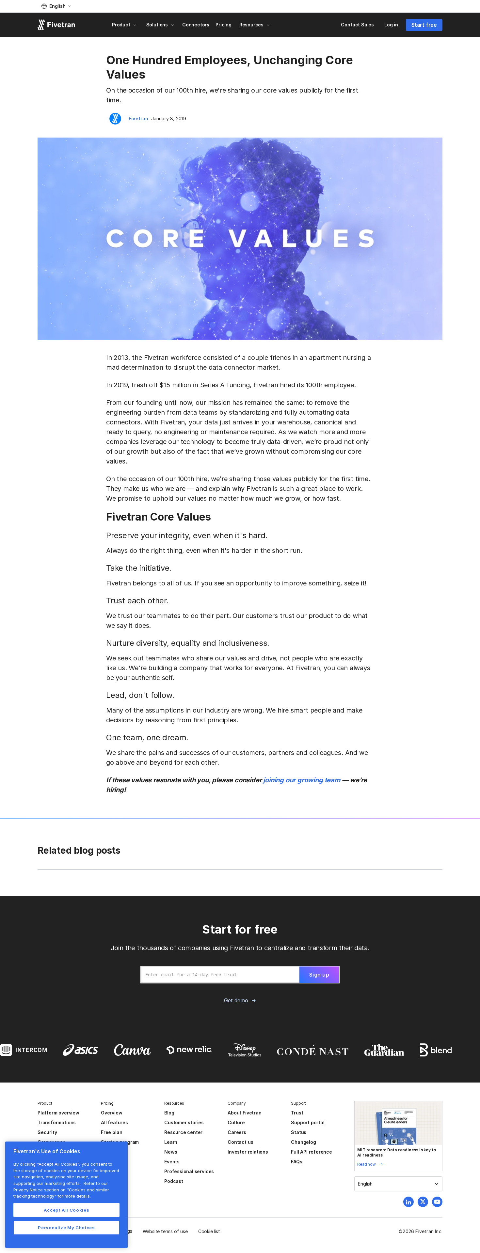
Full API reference (311, 1152)
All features (114, 1122)
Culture (236, 1122)
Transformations (57, 1122)
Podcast (173, 1181)
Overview (111, 1112)
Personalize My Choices (66, 1227)
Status (298, 1132)
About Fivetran (244, 1112)
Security (47, 1132)
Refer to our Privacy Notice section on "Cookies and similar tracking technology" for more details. (61, 1190)
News (170, 1152)
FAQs (296, 1161)
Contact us (240, 1142)
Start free (424, 25)
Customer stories (184, 1122)
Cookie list (209, 1231)
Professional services (189, 1171)
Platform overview (58, 1112)
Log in (391, 24)
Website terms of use (165, 1231)
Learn (170, 1142)
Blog (169, 1112)
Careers (237, 1132)
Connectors (195, 24)
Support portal (307, 1122)
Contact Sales (357, 24)
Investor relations (248, 1152)
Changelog (303, 1142)
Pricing (224, 24)
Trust (297, 1112)
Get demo (236, 1000)
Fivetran (139, 118)
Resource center (183, 1132)
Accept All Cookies (66, 1210)
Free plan (111, 1132)
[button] (56, 6)
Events (172, 1161)
